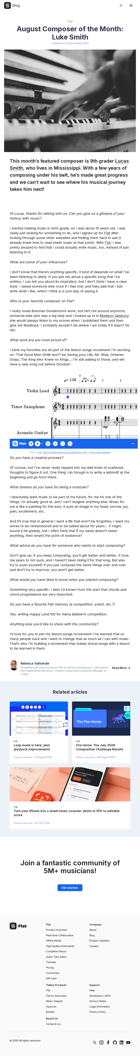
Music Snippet (54, 1001)
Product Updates (99, 940)
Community (52, 973)
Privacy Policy (97, 1011)
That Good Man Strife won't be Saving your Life (64, 452)
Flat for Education (56, 995)
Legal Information (99, 1006)
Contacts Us (53, 1024)
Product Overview (56, 929)
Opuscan (51, 1006)
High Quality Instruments (60, 946)
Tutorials (51, 962)
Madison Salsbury (114, 316)
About (92, 929)
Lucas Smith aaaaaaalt (100, 452)
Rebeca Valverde (35, 663)
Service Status (97, 1001)
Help (92, 990)
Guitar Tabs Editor (56, 956)
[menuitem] (66, 930)
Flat (70, 21)
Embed (50, 1011)
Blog (92, 935)
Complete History (56, 951)
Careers (94, 946)
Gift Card (51, 978)
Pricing (50, 967)
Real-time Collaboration (59, 935)
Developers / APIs (100, 995)
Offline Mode (53, 940)
